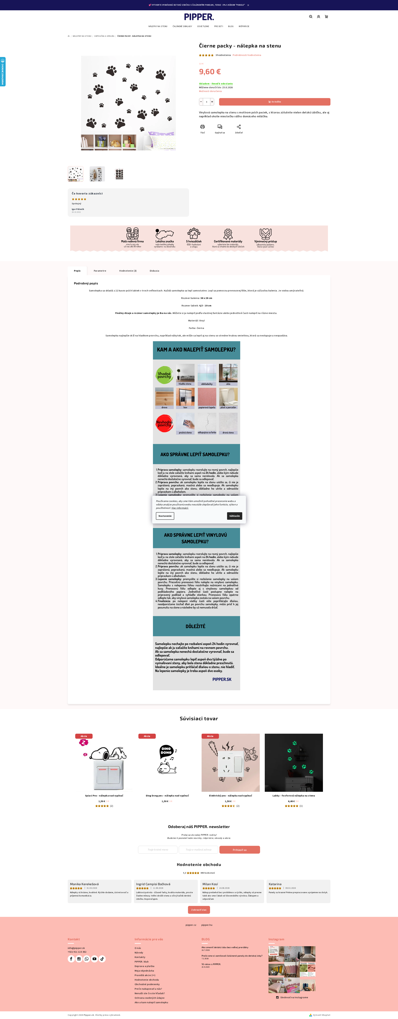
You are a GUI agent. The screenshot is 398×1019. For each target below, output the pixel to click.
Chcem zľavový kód (199, 515)
